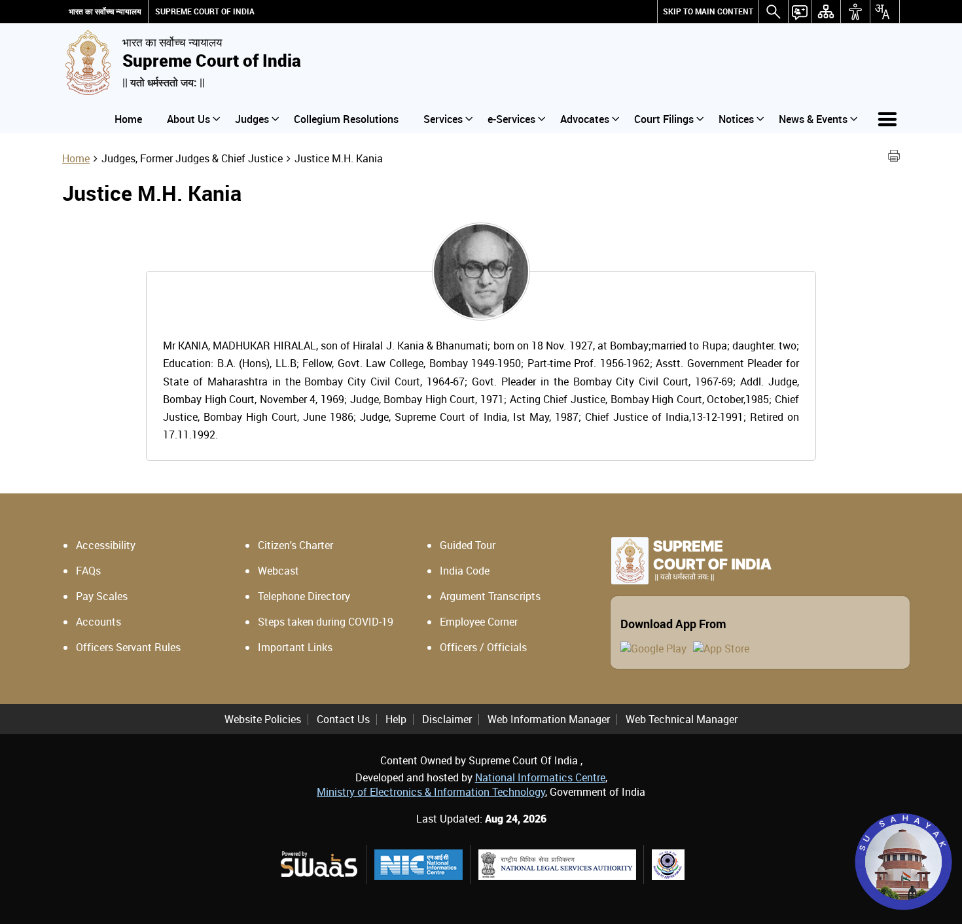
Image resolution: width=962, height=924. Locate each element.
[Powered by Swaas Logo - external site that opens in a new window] (318, 864)
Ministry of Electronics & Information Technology (431, 792)
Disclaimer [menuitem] (447, 719)
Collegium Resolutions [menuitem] (346, 119)
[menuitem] (708, 11)
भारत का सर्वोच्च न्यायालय (105, 11)
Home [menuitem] (128, 119)
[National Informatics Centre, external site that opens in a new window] (418, 865)
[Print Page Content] (894, 158)
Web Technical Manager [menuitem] (682, 719)
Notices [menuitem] (736, 119)
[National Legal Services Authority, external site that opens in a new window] (557, 865)
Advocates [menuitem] (584, 119)
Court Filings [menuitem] (664, 119)
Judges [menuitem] (252, 119)
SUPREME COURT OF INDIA (205, 11)
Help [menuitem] (395, 719)
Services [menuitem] (443, 119)
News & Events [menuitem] (813, 119)
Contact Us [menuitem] (343, 719)
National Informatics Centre (540, 777)
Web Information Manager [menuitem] (549, 719)
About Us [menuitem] (188, 119)
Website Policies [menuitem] (262, 719)
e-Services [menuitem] (511, 119)
